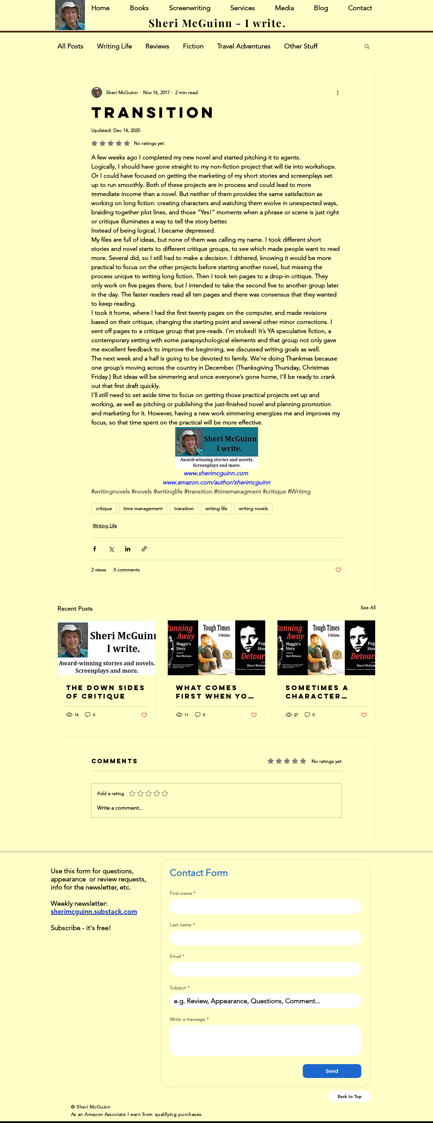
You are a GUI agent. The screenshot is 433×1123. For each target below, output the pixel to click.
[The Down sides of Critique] (107, 647)
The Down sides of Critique (105, 691)
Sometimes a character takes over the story (325, 691)
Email (177, 956)
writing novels (253, 508)
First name (183, 893)
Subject (179, 988)
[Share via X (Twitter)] (111, 549)
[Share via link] (144, 549)
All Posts (71, 46)
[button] (367, 46)
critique (104, 508)
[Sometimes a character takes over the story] (326, 647)
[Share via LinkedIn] (127, 549)
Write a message (189, 1019)
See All (368, 607)
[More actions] (338, 92)
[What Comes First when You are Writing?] (217, 647)
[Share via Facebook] (94, 549)
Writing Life (114, 46)
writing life (216, 508)
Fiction (193, 46)
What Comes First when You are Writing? (215, 691)
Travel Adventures (244, 46)
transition (184, 508)
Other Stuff (301, 46)
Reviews (157, 46)
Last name (182, 925)
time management (143, 508)
